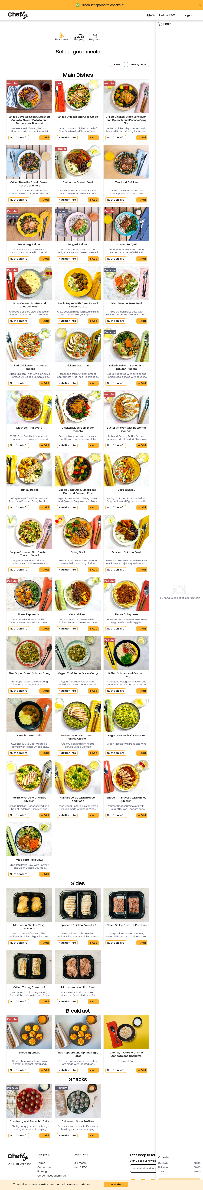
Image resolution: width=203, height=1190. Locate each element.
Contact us (44, 1167)
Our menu (80, 1163)
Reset (117, 64)
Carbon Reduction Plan (51, 1175)
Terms (41, 1163)
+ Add (45, 137)
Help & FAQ (167, 15)
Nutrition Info (18, 137)
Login (188, 15)
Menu (151, 15)
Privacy (42, 1171)
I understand (116, 1184)
